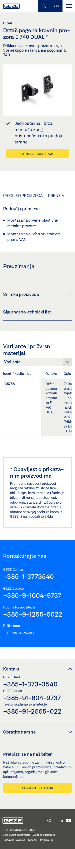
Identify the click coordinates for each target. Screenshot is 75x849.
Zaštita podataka (44, 834)
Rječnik (32, 840)
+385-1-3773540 (28, 576)
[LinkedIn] (61, 820)
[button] (49, 821)
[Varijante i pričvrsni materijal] (37, 363)
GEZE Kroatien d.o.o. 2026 (18, 830)
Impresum (46, 840)
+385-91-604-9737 (32, 697)
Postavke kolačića (13, 840)
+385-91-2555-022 (32, 711)
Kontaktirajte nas (37, 154)
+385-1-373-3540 (30, 684)
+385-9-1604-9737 (32, 595)
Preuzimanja (61, 195)
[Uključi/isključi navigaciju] (68, 6)
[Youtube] (68, 820)
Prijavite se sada (37, 788)
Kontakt (11, 668)
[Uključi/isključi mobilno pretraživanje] (44, 6)
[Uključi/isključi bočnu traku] (56, 6)
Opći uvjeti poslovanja (16, 834)
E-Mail (49, 516)
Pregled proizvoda (23, 195)
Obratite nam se (19, 731)
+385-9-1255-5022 (32, 614)
